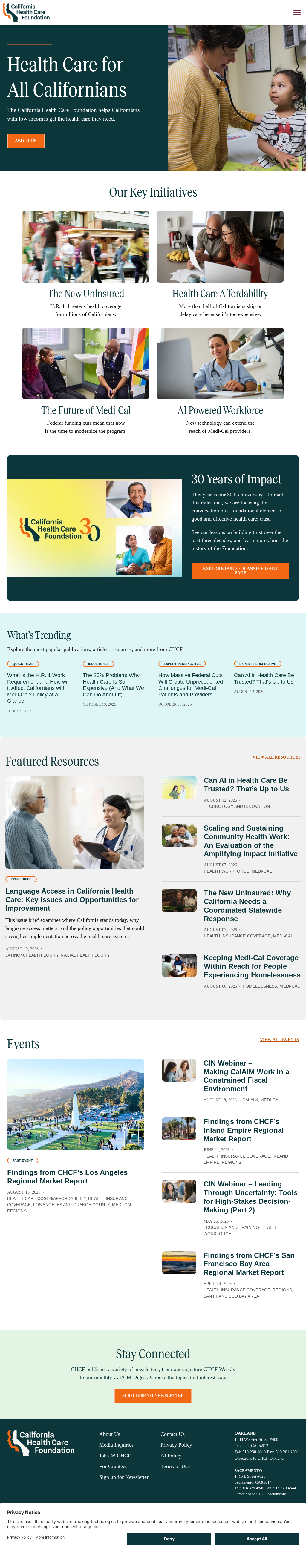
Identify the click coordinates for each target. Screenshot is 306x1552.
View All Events (279, 1039)
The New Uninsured (86, 294)
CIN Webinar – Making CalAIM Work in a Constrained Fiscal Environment (246, 1076)
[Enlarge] (142, 219)
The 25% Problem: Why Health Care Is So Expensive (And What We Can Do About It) (113, 685)
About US (26, 141)
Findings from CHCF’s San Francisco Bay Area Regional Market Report (249, 1264)
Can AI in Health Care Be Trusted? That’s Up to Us (264, 678)
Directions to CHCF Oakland (259, 1458)
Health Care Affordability (220, 294)
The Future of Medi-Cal (86, 410)
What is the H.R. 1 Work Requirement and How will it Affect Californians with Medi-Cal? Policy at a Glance (38, 688)
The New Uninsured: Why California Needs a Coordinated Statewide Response (247, 905)
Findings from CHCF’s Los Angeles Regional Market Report (67, 1176)
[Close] (297, 12)
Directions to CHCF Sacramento (260, 1494)
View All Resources (277, 757)
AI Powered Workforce (220, 410)
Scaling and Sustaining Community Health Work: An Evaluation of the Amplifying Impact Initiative (251, 841)
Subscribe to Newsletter (153, 1395)
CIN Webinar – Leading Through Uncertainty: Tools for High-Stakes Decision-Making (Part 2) (251, 1197)
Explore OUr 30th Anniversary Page (240, 571)
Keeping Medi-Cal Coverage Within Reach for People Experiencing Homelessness (252, 966)
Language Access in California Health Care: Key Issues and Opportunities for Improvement (72, 899)
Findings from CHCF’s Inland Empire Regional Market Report (244, 1130)
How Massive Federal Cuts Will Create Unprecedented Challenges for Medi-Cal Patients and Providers (190, 685)
